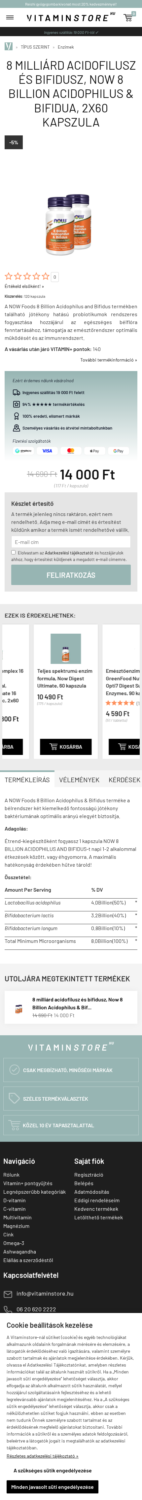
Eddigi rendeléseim (97, 1200)
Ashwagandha (19, 1251)
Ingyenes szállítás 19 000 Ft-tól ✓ (71, 32)
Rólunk (11, 1174)
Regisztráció (88, 1174)
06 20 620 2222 (36, 1309)
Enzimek (66, 47)
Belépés (83, 1183)
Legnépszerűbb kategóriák (34, 1191)
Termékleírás (27, 780)
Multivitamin (17, 1217)
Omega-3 (13, 1243)
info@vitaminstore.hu (45, 1293)
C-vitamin (14, 1209)
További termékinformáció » (108, 360)
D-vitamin (14, 1200)
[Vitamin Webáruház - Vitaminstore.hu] (10, 47)
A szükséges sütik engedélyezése (53, 1470)
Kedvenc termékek (96, 1209)
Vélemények (79, 780)
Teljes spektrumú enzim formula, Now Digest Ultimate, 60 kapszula (39, 678)
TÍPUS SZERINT (35, 47)
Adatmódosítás (91, 1191)
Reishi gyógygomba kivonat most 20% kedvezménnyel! (71, 4)
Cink (8, 1234)
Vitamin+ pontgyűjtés (28, 1183)
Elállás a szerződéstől (28, 1260)
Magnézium (16, 1226)
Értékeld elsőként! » (24, 286)
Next (133, 690)
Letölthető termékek (98, 1217)
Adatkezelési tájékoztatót (69, 552)
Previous (9, 690)
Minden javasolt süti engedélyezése (52, 1487)
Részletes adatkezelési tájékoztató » (43, 1456)
